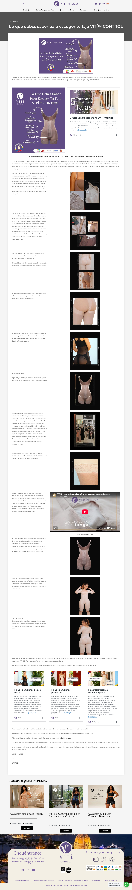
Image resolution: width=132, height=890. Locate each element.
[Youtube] (104, 4)
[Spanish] (108, 4)
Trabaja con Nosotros (101, 10)
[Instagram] (100, 4)
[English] (106, 4)
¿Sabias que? (84, 10)
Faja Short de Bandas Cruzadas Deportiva (99, 815)
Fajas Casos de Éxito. (86, 733)
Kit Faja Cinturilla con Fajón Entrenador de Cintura (64, 815)
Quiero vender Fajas (67, 10)
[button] (27, 10)
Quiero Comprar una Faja (45, 10)
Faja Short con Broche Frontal (26, 814)
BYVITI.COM (15, 763)
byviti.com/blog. (66, 738)
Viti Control (13, 22)
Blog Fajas (26, 10)
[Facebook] (96, 4)
